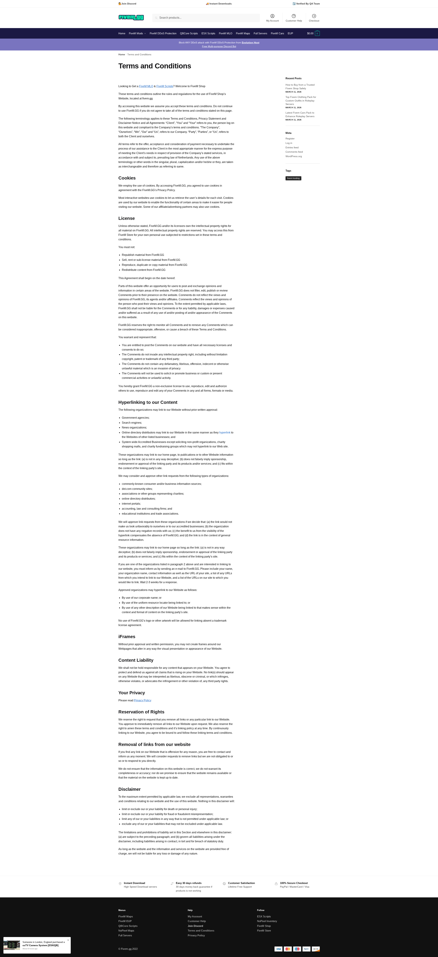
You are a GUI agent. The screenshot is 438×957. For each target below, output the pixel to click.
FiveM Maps (125, 916)
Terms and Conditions (201, 930)
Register (290, 138)
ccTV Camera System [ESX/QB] (41, 945)
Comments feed (294, 151)
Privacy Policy (142, 700)
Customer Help (294, 20)
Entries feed (292, 147)
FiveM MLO (146, 86)
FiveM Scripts (164, 86)
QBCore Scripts (128, 925)
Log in (289, 143)
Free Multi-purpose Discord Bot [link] (219, 46)
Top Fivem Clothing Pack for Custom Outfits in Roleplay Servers (301, 100)
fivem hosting (293, 178)
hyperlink (224, 432)
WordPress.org (294, 156)
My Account (272, 20)
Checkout (314, 20)
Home (121, 54)
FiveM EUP (125, 921)
